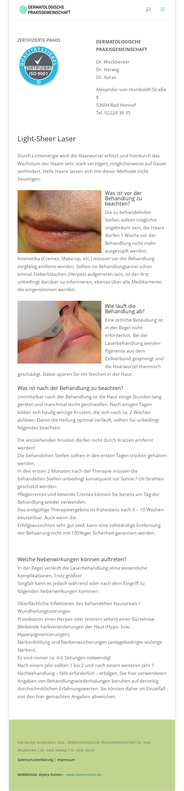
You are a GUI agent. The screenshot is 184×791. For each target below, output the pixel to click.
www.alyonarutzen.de (83, 774)
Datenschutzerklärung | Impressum (46, 759)
